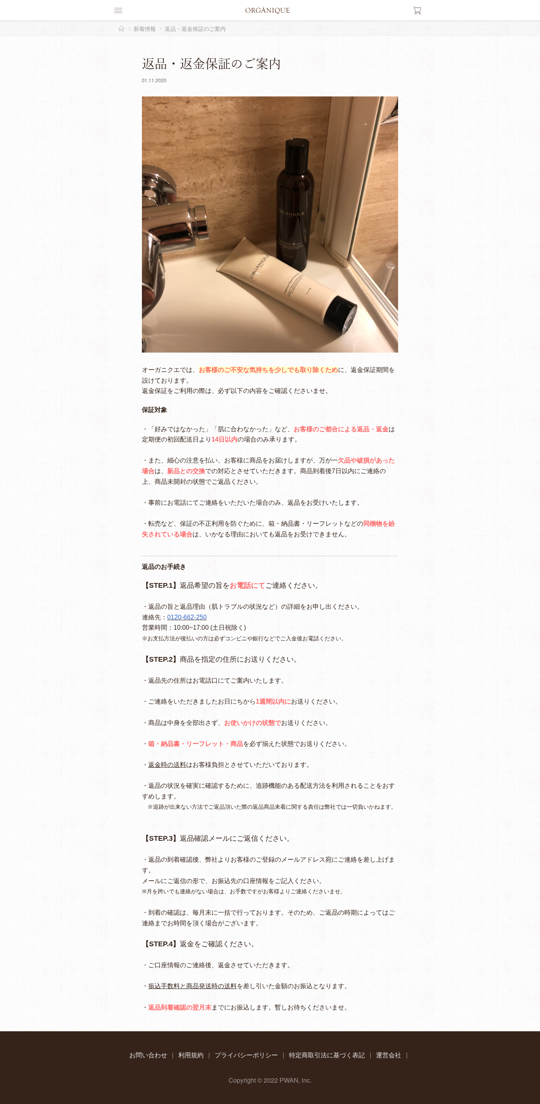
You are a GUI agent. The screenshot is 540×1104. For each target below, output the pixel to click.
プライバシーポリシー (246, 1054)
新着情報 (145, 28)
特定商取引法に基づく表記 (327, 1054)
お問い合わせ (148, 1054)
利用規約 (191, 1054)
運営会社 (388, 1054)
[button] (118, 10)
